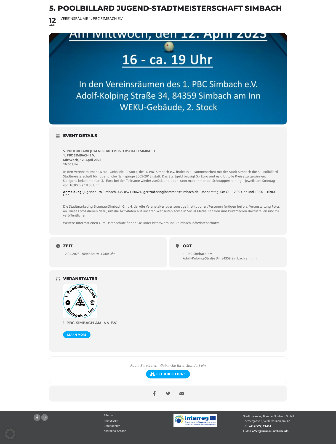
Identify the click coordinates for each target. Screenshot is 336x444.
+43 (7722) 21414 (260, 426)
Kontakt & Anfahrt (115, 431)
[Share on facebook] (154, 393)
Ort (187, 245)
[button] (10, 434)
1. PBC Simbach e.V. (198, 253)
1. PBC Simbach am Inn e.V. (90, 323)
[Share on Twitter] (168, 393)
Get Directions (171, 374)
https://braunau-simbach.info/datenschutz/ (185, 223)
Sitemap (109, 415)
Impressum (111, 420)
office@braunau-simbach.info (270, 431)
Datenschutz (112, 426)
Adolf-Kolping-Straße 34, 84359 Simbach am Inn (220, 258)
